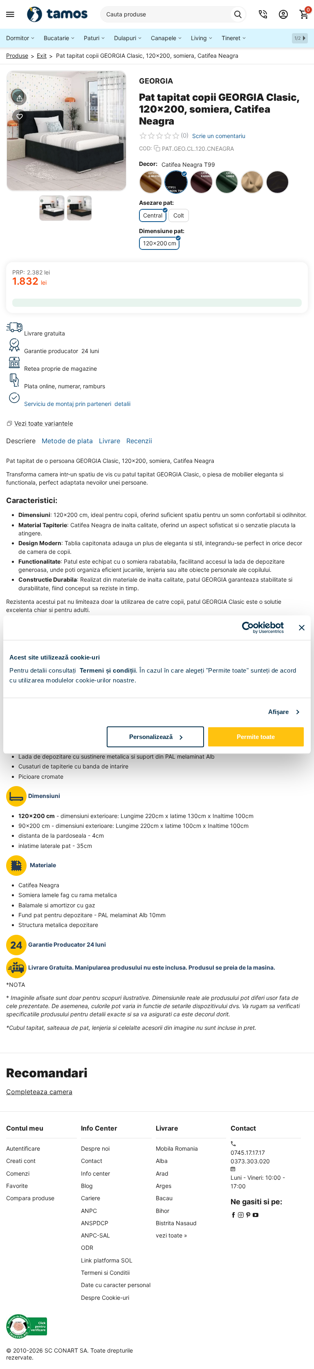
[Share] (19, 98)
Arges (163, 1185)
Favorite (17, 1185)
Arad (162, 1173)
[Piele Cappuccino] (252, 182)
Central (152, 215)
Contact (91, 1160)
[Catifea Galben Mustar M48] (150, 182)
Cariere (90, 1197)
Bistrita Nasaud (176, 1222)
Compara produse (30, 1197)
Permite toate (256, 736)
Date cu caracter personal (115, 1284)
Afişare (278, 711)
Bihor (162, 1210)
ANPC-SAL (95, 1235)
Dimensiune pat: (161, 230)
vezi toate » (171, 1235)
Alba (162, 1160)
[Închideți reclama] (302, 627)
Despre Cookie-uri (105, 1297)
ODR (87, 1247)
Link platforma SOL (106, 1260)
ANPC (89, 1210)
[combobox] (173, 14)
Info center (95, 1173)
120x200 (159, 243)
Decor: (148, 163)
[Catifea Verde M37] (226, 182)
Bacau (164, 1197)
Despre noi (95, 1148)
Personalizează (151, 736)
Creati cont (21, 1160)
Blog (87, 1185)
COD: (145, 148)
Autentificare (23, 1148)
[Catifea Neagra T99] (176, 182)
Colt (178, 215)
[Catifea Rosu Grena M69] (201, 182)
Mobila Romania (177, 1148)
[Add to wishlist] (19, 116)
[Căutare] (238, 14)
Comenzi (17, 1173)
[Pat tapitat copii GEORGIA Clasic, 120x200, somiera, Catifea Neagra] (66, 130)
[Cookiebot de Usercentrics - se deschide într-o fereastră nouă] (248, 627)
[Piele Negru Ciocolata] (277, 182)
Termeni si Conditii (105, 1272)
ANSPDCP (94, 1222)
